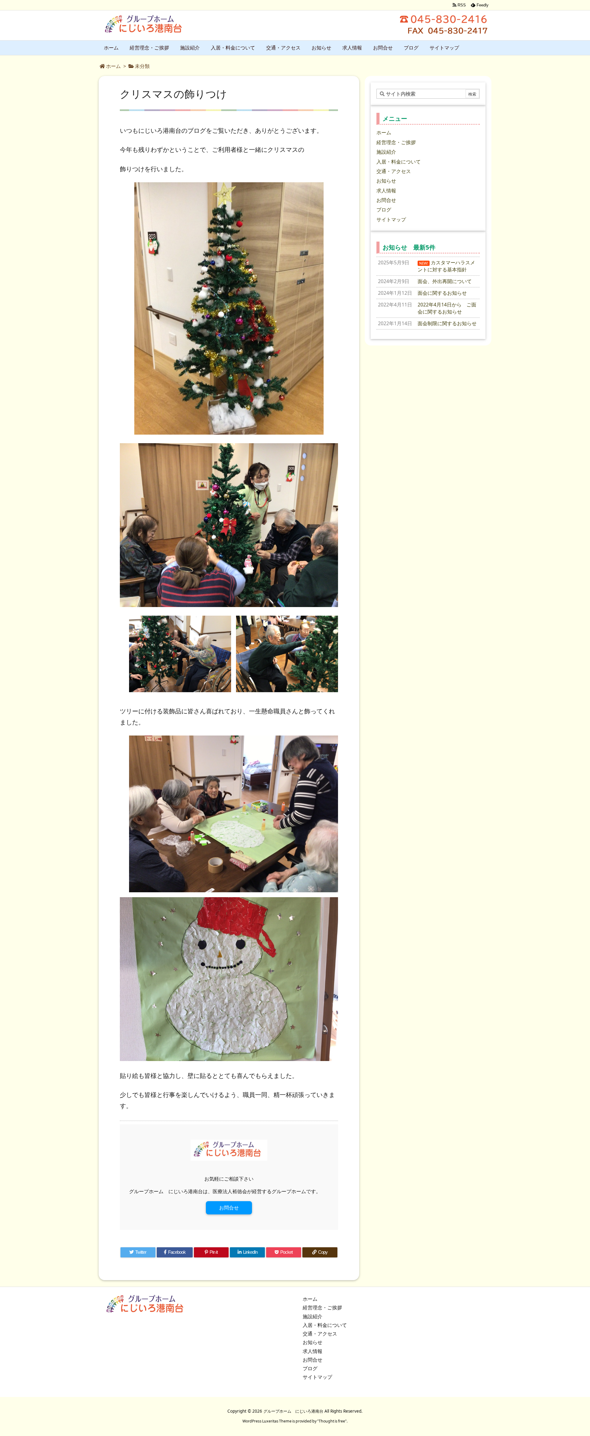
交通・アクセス (393, 171)
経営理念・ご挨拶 (396, 142)
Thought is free (332, 1421)
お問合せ (229, 1207)
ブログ (383, 209)
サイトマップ (391, 219)
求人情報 (386, 190)
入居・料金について (398, 161)
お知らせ (386, 180)
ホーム (113, 66)
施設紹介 (386, 151)
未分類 (142, 66)
